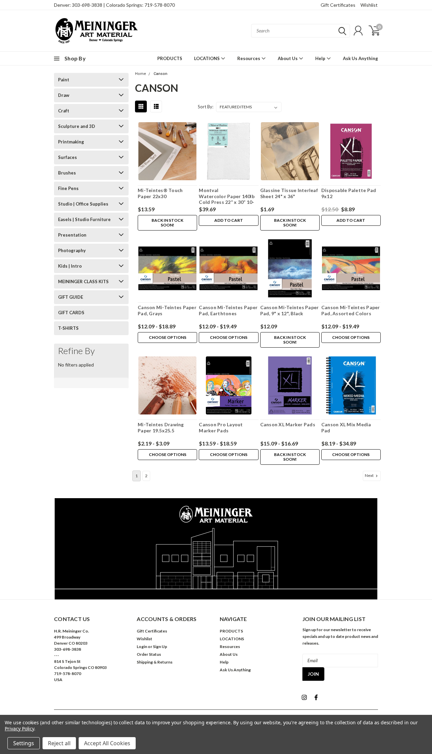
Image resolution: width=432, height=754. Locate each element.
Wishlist (369, 5)
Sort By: (205, 106)
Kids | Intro (70, 266)
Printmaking (71, 141)
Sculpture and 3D (76, 126)
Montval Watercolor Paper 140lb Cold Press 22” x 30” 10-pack (226, 199)
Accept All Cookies (107, 743)
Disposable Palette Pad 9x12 (348, 193)
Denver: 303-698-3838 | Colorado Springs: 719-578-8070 (114, 5)
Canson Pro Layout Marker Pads (221, 427)
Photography (72, 250)
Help (320, 58)
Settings (23, 743)
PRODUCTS (169, 58)
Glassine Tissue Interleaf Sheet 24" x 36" (289, 193)
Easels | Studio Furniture (84, 219)
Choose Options (167, 337)
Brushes (67, 173)
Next (369, 475)
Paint (63, 79)
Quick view (167, 151)
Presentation (72, 235)
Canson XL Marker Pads (287, 424)
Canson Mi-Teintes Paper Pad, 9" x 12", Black (289, 310)
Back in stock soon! (167, 222)
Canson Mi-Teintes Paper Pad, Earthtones (228, 310)
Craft (63, 110)
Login (142, 646)
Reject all (59, 743)
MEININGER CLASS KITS (83, 281)
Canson (160, 74)
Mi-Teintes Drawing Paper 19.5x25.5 (161, 427)
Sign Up (160, 646)
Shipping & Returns (154, 662)
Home (140, 74)
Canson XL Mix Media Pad (346, 427)
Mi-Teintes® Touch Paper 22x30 (160, 193)
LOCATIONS (207, 58)
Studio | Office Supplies (83, 204)
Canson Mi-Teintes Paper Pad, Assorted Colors (350, 310)
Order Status (149, 654)
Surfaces (67, 157)
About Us (288, 58)
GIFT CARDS (71, 312)
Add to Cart (228, 220)
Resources (249, 58)
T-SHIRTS (68, 328)
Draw (63, 95)
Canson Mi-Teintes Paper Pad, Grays (167, 310)
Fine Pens (68, 188)
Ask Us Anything (360, 58)
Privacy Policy (19, 728)
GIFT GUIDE (70, 297)
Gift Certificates (338, 5)
